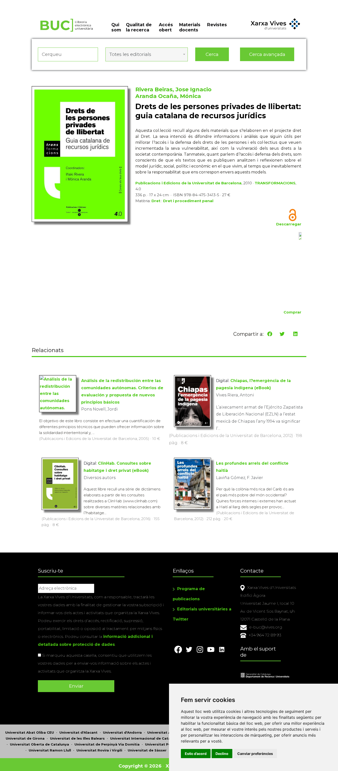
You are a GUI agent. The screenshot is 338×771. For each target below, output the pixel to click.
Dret (155, 200)
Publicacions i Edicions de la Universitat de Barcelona (188, 183)
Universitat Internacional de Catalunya (145, 738)
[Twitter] (282, 334)
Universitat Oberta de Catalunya (39, 744)
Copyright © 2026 (140, 766)
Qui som (116, 27)
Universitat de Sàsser (147, 750)
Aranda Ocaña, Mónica (168, 96)
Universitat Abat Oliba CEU (29, 732)
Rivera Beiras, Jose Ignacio (173, 89)
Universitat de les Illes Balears (77, 738)
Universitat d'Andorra (122, 732)
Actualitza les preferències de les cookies (47, 3)
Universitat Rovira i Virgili (99, 750)
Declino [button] (222, 753)
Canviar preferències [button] (255, 753)
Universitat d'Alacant (78, 732)
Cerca (212, 54)
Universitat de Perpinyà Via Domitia (107, 744)
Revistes (217, 24)
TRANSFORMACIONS (275, 183)
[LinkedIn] (295, 334)
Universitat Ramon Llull (50, 750)
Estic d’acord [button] (196, 753)
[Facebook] (270, 334)
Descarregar (288, 224)
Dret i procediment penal (188, 200)
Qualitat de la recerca (139, 27)
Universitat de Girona (25, 738)
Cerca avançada (267, 54)
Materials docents (189, 27)
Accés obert (166, 27)
